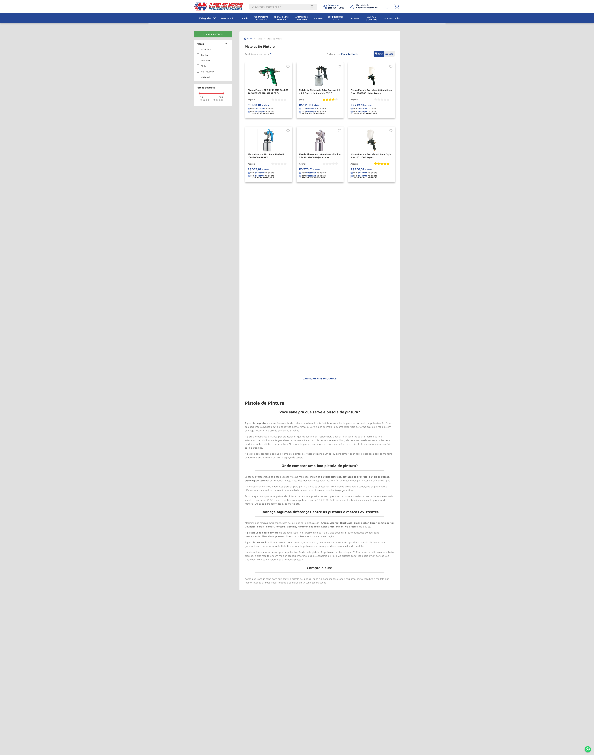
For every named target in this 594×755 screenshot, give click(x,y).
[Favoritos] (387, 7)
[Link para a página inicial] (248, 38)
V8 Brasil (205, 77)
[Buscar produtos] (312, 7)
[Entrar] (364, 7)
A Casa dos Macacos (244, 6)
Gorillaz (204, 55)
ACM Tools (206, 49)
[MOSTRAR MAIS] (319, 378)
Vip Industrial (207, 71)
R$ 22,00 (204, 100)
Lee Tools (205, 60)
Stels (203, 66)
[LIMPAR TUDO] (213, 34)
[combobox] (283, 7)
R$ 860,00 (218, 100)
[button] (213, 43)
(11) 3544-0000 (336, 7)
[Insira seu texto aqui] (588, 749)
